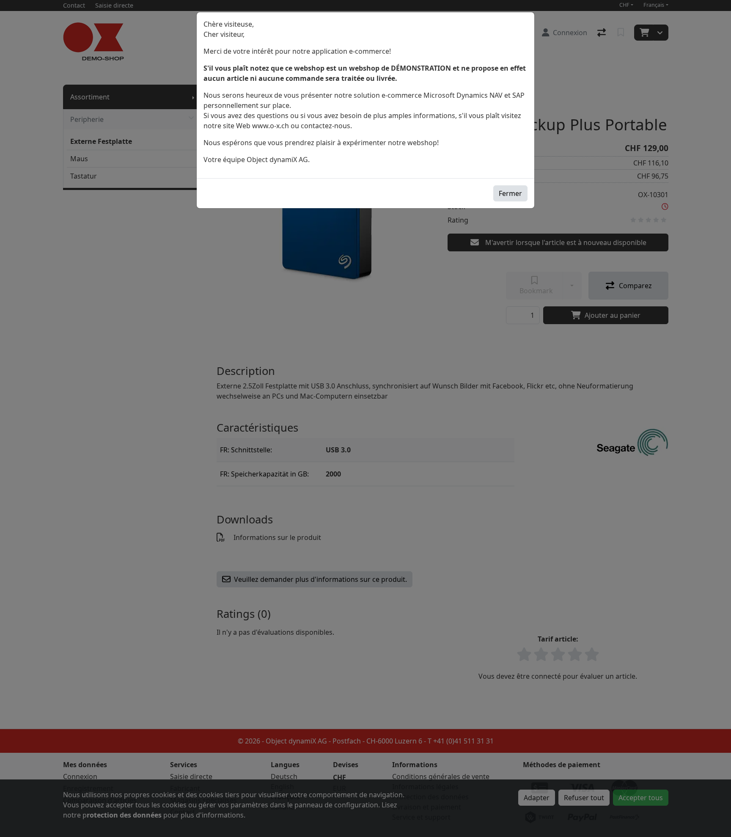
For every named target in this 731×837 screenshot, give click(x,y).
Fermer (510, 193)
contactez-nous (325, 125)
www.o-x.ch (270, 125)
